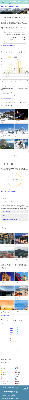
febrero (11, 329)
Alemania (5, 370)
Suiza (4, 376)
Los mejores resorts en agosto (8, 45)
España (4, 374)
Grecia (18, 367)
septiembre (12, 344)
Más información (15, 398)
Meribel (17, 135)
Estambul (18, 297)
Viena (3, 245)
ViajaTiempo (3, 6)
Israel (18, 374)
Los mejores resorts (5, 314)
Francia (2, 284)
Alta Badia (3, 150)
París (2, 282)
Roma (3, 297)
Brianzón (17, 120)
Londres (18, 282)
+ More (14, 156)
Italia (2, 298)
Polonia (18, 372)
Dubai (3, 311)
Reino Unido (17, 284)
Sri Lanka (19, 383)
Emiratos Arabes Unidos (6, 312)
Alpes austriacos (6, 211)
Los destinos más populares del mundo (10, 189)
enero (11, 327)
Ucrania (4, 372)
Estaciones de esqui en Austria (10, 219)
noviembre (12, 348)
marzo (11, 331)
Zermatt (3, 120)
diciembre (12, 350)
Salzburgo (18, 245)
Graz (2, 259)
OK (25, 388)
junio (11, 338)
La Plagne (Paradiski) (6, 135)
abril (11, 334)
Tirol (4, 215)
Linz (16, 259)
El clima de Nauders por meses (8, 191)
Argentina (19, 379)
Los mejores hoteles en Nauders (8, 95)
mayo (11, 336)
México (4, 383)
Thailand (19, 370)
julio (11, 340)
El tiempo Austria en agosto (14, 6)
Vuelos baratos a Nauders (7, 98)
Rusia (18, 376)
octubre (12, 346)
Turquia (16, 298)
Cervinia (17, 150)
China (18, 381)
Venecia (17, 311)
